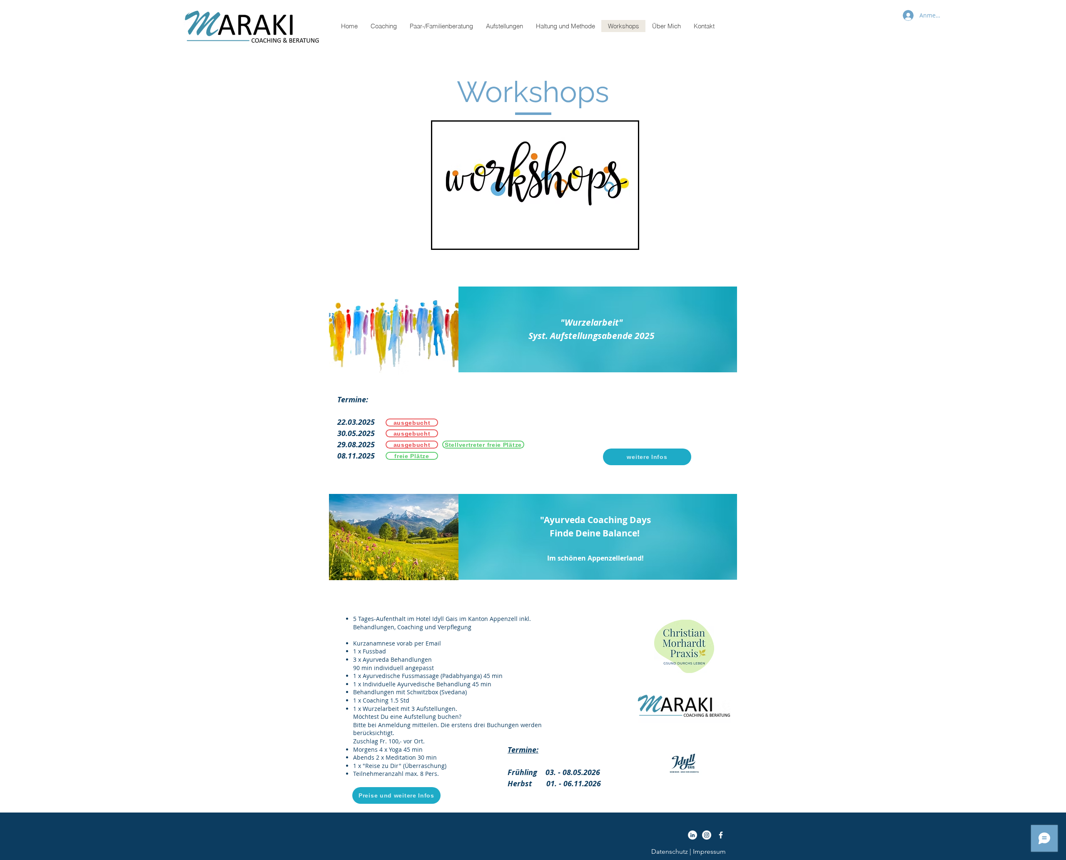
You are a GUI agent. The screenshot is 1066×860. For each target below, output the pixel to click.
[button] (383, 26)
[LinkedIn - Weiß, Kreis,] (692, 835)
